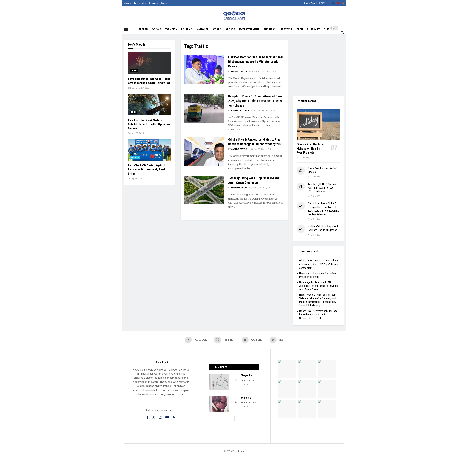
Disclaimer (153, 3)
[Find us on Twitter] (332, 3)
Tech (300, 29)
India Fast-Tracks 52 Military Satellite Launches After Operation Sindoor (149, 124)
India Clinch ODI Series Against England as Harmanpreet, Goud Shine (146, 169)
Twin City (171, 29)
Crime (134, 71)
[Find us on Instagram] (160, 417)
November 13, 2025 (260, 71)
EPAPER (143, 29)
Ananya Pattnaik (240, 110)
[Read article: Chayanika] (220, 382)
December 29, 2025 (139, 88)
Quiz (327, 29)
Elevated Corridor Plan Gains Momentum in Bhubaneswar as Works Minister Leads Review (256, 61)
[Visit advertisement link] (318, 65)
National (203, 29)
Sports (230, 29)
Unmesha (246, 397)
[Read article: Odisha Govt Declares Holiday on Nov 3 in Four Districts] (318, 124)
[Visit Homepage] (234, 15)
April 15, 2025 (257, 188)
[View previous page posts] (230, 418)
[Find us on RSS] (343, 3)
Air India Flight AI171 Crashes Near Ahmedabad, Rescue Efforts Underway (322, 188)
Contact (164, 3)
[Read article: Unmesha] (220, 404)
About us (128, 3)
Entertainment (249, 29)
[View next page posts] (237, 418)
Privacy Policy (140, 3)
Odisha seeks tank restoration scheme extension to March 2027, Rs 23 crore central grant (319, 264)
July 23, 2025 (136, 178)
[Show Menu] (126, 29)
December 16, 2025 (246, 380)
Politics (187, 29)
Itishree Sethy (239, 71)
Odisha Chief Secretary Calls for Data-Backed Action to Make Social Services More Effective (318, 315)
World (217, 29)
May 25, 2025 (259, 149)
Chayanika (246, 375)
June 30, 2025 (137, 133)
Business (270, 29)
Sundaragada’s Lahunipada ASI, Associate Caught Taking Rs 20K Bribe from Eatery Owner (318, 286)
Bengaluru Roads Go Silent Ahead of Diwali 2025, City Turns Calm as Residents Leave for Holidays (255, 100)
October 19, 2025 (261, 110)
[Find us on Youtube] (338, 3)
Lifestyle (286, 29)
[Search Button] (342, 32)
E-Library (313, 29)
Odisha (156, 29)
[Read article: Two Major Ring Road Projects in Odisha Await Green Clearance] (204, 190)
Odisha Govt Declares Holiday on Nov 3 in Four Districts (311, 148)
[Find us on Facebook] (328, 3)
